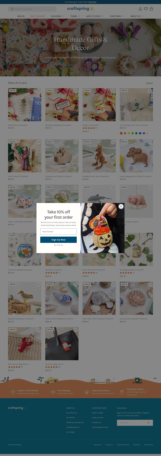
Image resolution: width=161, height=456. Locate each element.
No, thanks (58, 245)
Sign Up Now (59, 239)
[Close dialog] (121, 206)
